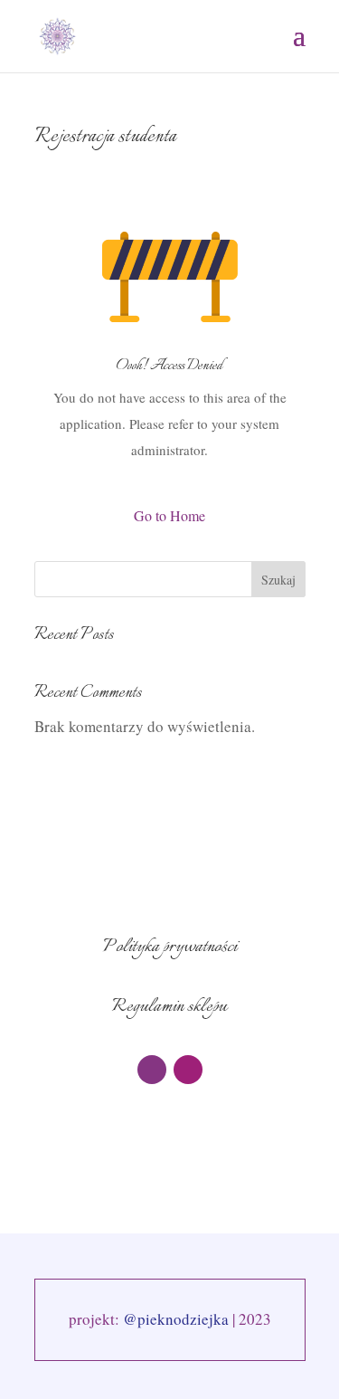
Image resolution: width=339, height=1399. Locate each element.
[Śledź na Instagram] (188, 1069)
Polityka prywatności (170, 947)
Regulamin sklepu (169, 1007)
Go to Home (169, 515)
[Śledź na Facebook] (151, 1069)
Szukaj (278, 579)
